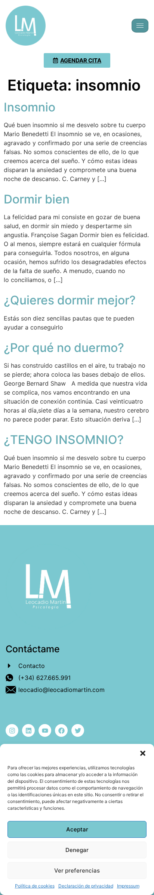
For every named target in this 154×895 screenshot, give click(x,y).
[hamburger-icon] (140, 26)
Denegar (77, 849)
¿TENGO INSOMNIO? (64, 439)
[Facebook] (61, 730)
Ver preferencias (77, 870)
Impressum (128, 886)
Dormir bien (37, 199)
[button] (143, 753)
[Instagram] (12, 730)
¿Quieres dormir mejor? (70, 300)
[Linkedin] (28, 730)
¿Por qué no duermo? (64, 347)
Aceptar (77, 829)
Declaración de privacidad (85, 886)
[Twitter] (77, 730)
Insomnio (29, 107)
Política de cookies (35, 886)
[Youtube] (44, 730)
